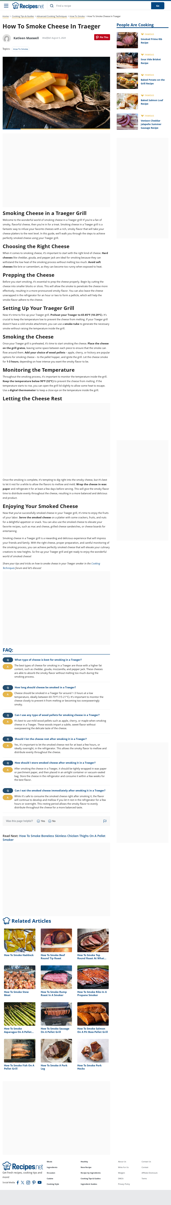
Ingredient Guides (89, 1184)
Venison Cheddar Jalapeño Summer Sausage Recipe (151, 124)
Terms (144, 1178)
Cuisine (50, 1178)
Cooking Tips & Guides (23, 16)
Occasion (51, 1173)
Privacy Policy (124, 1184)
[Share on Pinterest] (102, 37)
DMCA (120, 1178)
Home (6, 16)
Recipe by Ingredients (91, 1173)
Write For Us (123, 1167)
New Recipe (86, 1167)
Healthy (84, 1161)
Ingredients (52, 1167)
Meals (49, 1161)
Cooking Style (53, 1184)
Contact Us (146, 1161)
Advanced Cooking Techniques (52, 16)
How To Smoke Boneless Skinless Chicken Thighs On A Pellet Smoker (54, 838)
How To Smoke (77, 16)
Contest (145, 1167)
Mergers (121, 1173)
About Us (122, 1161)
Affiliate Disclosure (149, 1173)
